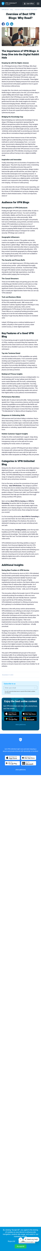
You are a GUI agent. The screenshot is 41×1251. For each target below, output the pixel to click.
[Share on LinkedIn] (11, 24)
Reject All (11, 1241)
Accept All (20, 1246)
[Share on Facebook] (3, 24)
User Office (30, 3)
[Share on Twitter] (7, 24)
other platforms (20, 724)
